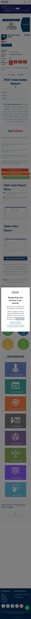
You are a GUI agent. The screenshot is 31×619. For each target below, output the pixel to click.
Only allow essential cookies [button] (15, 326)
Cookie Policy (20, 319)
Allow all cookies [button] (15, 322)
